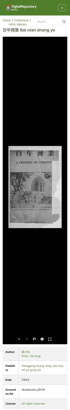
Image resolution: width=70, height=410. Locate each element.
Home (7, 20)
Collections (21, 20)
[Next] (62, 187)
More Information (42, 339)
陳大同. (26, 352)
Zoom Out (26, 339)
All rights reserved (33, 403)
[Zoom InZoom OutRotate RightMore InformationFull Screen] (35, 190)
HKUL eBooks (18, 24)
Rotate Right (34, 339)
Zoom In (19, 339)
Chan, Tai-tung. (31, 356)
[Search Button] (64, 22)
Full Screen (49, 339)
